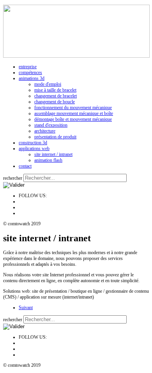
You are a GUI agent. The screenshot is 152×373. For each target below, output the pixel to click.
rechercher (12, 178)
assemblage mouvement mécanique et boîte (73, 113)
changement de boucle (54, 101)
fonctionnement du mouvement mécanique (73, 107)
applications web (34, 148)
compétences (30, 72)
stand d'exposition (50, 125)
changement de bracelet (55, 96)
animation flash (48, 160)
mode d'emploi (47, 84)
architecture (44, 131)
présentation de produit (55, 137)
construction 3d (33, 142)
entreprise (28, 66)
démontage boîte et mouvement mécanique (73, 119)
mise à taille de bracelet (55, 90)
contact (25, 166)
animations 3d (31, 78)
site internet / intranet (53, 154)
